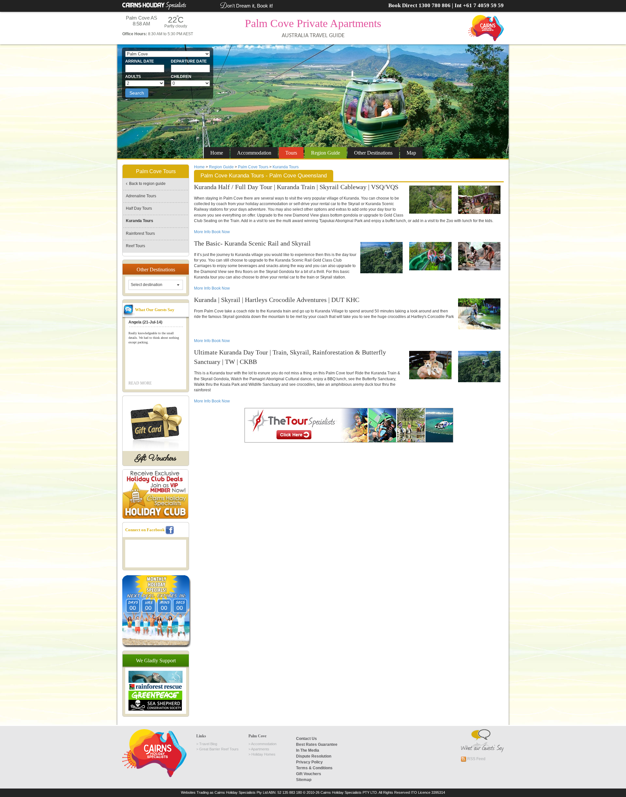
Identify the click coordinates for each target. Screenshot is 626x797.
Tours (291, 153)
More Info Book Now (212, 288)
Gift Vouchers (155, 458)
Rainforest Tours (140, 233)
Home (216, 153)
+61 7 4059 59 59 (483, 5)
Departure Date (189, 61)
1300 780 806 (435, 5)
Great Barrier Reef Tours (219, 749)
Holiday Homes (263, 754)
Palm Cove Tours (253, 167)
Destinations (373, 153)
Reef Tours (135, 246)
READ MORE (140, 383)
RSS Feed (475, 759)
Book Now (221, 232)
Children (181, 76)
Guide (325, 153)
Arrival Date (139, 61)
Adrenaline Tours (141, 196)
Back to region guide (146, 183)
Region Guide (221, 167)
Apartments (260, 749)
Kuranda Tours (286, 167)
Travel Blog (208, 744)
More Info (203, 232)
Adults (133, 76)
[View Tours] (349, 425)
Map (411, 153)
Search (136, 93)
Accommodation (254, 153)
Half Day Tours (139, 208)
